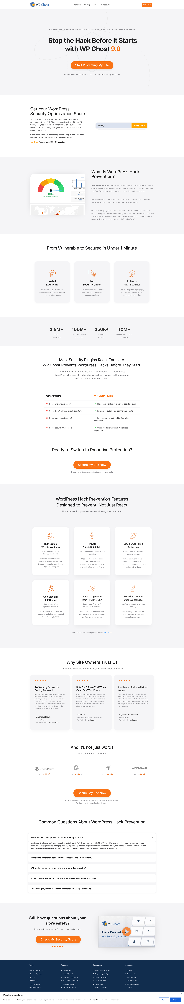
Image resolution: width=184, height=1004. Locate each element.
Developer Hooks (100, 981)
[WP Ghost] (39, 4)
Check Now (139, 126)
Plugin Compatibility (101, 974)
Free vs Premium (36, 974)
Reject (164, 1000)
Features (77, 5)
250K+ (102, 329)
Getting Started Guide (102, 970)
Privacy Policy (131, 977)
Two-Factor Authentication (71, 981)
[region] (92, 998)
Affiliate (129, 970)
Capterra (93, 720)
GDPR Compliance (133, 984)
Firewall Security (68, 974)
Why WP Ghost (35, 984)
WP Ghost (108, 633)
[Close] (181, 994)
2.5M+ (56, 329)
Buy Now (147, 5)
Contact (129, 987)
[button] (126, 931)
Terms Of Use (131, 974)
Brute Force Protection (70, 977)
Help (95, 5)
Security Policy (132, 981)
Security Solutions (101, 987)
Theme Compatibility (101, 977)
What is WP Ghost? (36, 970)
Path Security (67, 970)
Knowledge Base (35, 987)
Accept (175, 1000)
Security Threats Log (69, 987)
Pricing (87, 5)
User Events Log (68, 984)
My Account (105, 5)
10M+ (124, 329)
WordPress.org (53, 722)
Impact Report (99, 984)
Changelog (33, 981)
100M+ (79, 329)
